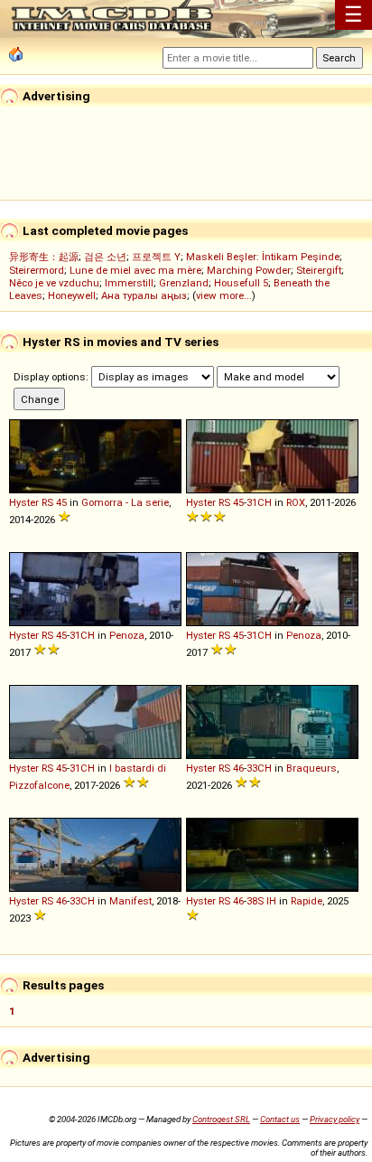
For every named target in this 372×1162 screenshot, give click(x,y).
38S (255, 901)
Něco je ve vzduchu (54, 282)
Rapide (306, 901)
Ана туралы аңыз (144, 295)
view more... (224, 295)
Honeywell (72, 295)
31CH (259, 502)
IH (271, 901)
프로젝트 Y (156, 256)
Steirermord (36, 270)
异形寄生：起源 (44, 256)
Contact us (280, 1119)
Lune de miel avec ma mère (135, 270)
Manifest (130, 901)
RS (47, 502)
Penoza (126, 635)
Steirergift (318, 270)
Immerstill (129, 282)
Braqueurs (311, 768)
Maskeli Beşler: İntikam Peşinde (262, 256)
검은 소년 (105, 256)
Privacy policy (334, 1119)
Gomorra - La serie (125, 502)
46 (238, 768)
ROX (295, 502)
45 (61, 502)
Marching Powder (249, 270)
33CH (259, 768)
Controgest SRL (221, 1119)
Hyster (24, 502)
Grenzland (184, 282)
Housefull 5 (241, 282)
